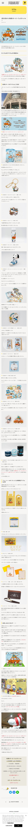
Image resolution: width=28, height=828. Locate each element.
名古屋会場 (14, 696)
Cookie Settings (9, 825)
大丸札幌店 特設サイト (14, 775)
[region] (14, 820)
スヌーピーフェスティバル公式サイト (14, 742)
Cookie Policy (10, 822)
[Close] (25, 815)
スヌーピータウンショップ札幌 (12, 706)
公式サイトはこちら (14, 782)
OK (18, 825)
